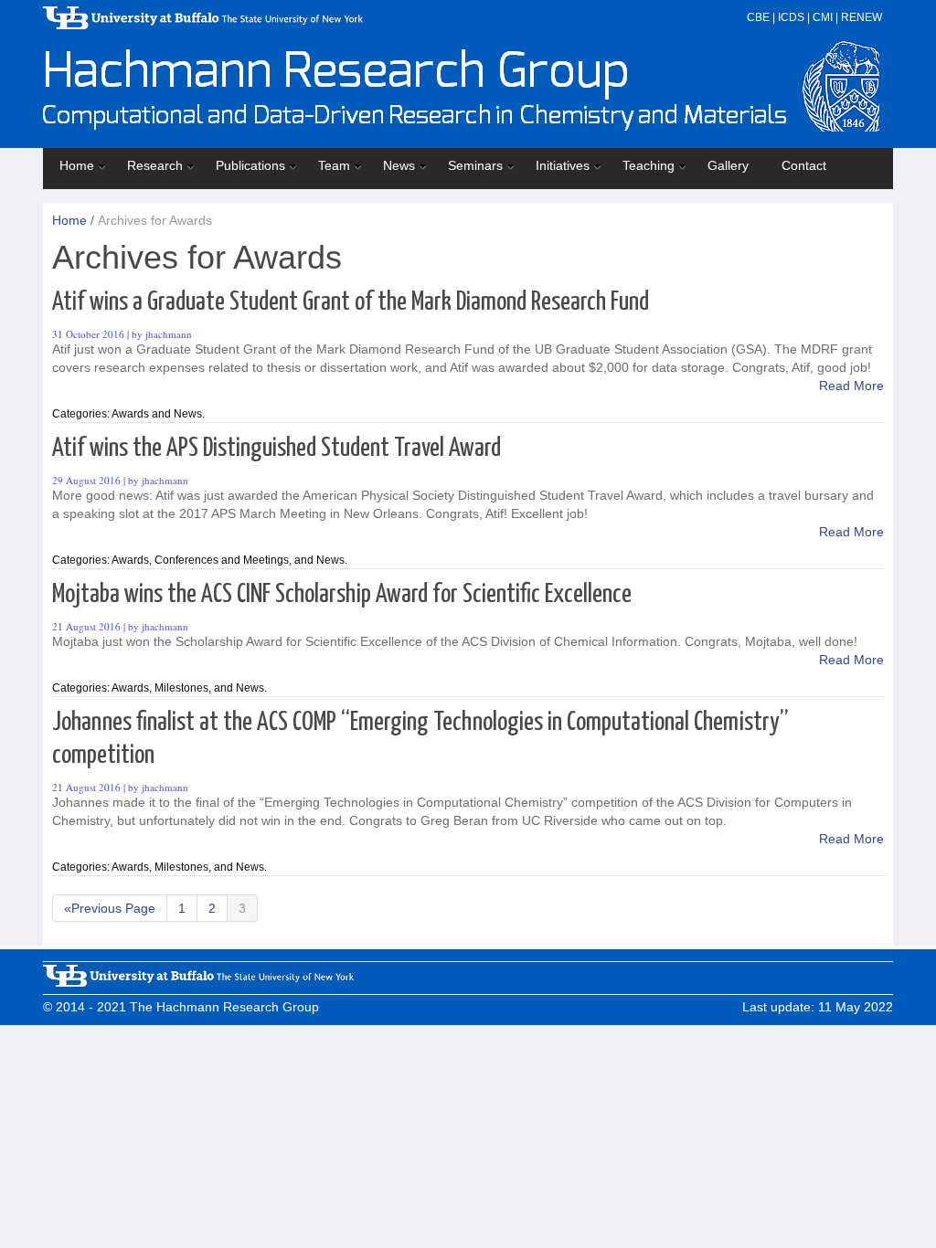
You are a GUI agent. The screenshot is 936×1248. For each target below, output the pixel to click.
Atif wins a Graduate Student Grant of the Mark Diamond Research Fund (350, 302)
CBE (758, 17)
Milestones (181, 688)
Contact (804, 165)
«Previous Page (109, 908)
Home (76, 165)
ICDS (791, 17)
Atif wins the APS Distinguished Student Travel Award (276, 448)
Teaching (648, 165)
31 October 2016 (88, 334)
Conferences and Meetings (221, 560)
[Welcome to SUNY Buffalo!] (203, 24)
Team (334, 165)
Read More (851, 385)
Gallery (728, 165)
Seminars (475, 165)
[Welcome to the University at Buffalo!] (198, 982)
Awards (130, 413)
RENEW (861, 17)
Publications (250, 165)
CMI (823, 17)
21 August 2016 (86, 626)
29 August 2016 (86, 480)
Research (155, 165)
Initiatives (563, 165)
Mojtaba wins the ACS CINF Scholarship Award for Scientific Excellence (342, 595)
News (399, 165)
